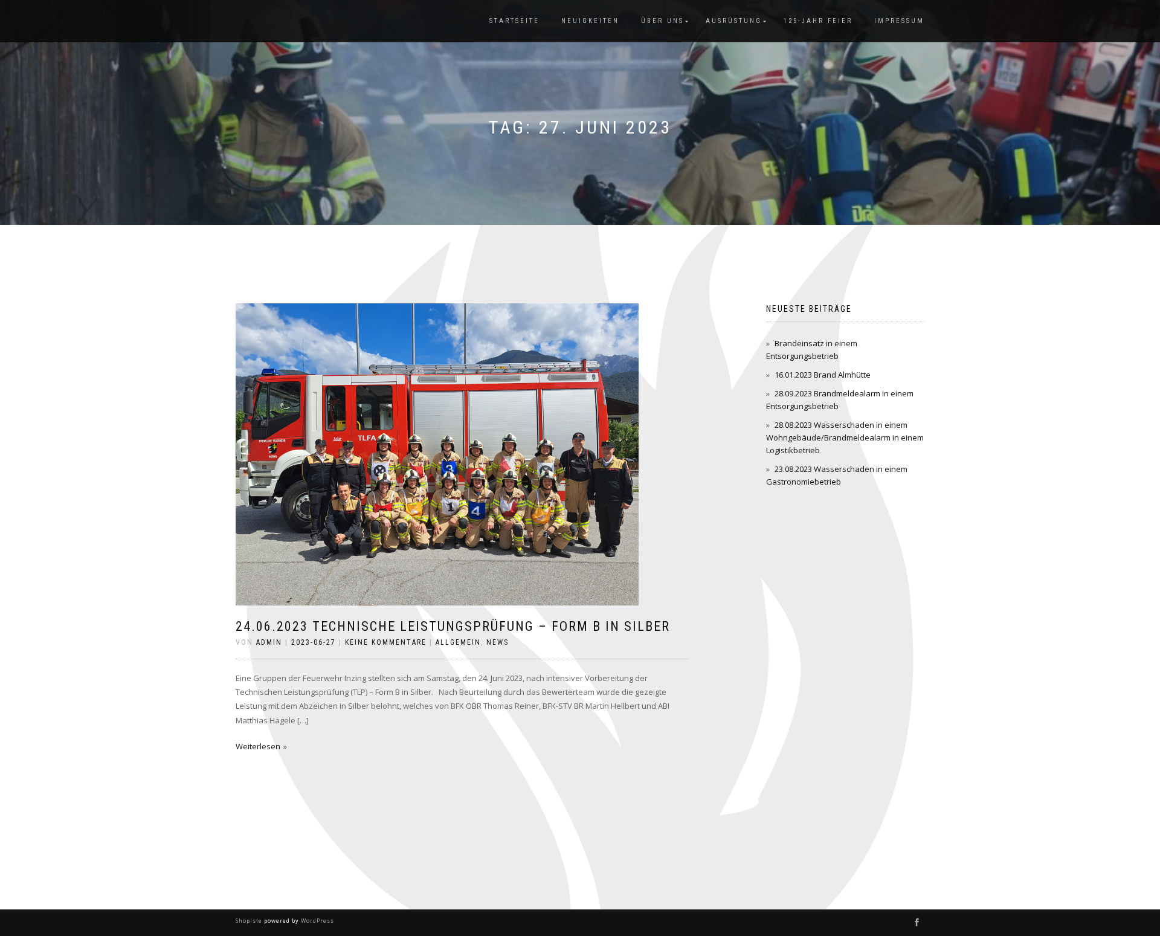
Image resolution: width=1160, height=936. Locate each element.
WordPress (316, 921)
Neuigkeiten (590, 21)
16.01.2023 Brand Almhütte (823, 374)
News (497, 642)
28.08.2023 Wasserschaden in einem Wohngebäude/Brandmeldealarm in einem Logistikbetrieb (845, 437)
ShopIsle (250, 921)
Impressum (899, 21)
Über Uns (662, 21)
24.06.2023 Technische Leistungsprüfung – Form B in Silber (453, 626)
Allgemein (458, 642)
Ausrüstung (734, 21)
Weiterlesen (258, 746)
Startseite (514, 21)
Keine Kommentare (386, 642)
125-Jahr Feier (818, 21)
